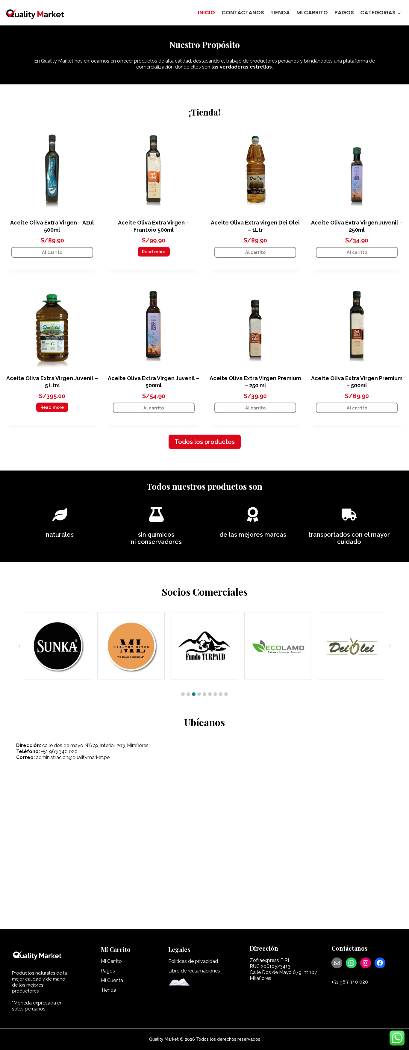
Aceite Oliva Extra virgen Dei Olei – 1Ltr (255, 226)
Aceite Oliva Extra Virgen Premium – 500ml (356, 382)
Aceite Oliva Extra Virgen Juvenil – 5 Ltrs (52, 382)
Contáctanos (243, 12)
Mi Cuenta (112, 980)
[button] (183, 694)
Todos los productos (205, 441)
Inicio (206, 12)
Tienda (280, 12)
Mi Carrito (312, 12)
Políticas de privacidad (193, 961)
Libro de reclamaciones (194, 971)
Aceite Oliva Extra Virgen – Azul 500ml (52, 226)
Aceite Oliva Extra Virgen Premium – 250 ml (255, 382)
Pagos (344, 12)
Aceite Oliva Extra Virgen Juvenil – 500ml (153, 382)
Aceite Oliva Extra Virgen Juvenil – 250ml (357, 226)
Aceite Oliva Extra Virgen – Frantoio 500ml (153, 226)
